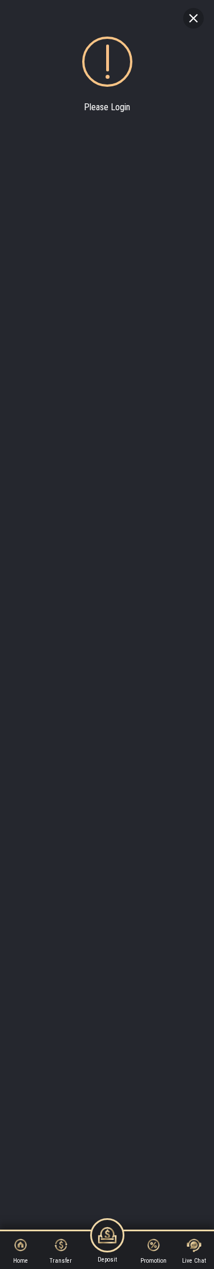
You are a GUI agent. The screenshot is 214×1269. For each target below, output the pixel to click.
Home (20, 1260)
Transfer (61, 1260)
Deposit (107, 1259)
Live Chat (194, 1260)
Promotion (153, 1260)
